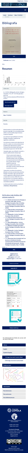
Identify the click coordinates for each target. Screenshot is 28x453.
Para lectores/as (7, 390)
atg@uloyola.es (14, 253)
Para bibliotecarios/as (8, 397)
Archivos (10, 15)
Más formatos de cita (10, 102)
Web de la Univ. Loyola (14, 448)
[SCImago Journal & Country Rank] (14, 360)
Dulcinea (6, 185)
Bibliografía (11, 214)
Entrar (26, 1)
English (5, 349)
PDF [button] (14, 56)
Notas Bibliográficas (13, 222)
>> (6, 247)
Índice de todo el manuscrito (15, 217)
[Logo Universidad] (14, 410)
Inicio (4, 15)
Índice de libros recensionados (15, 209)
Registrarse (20, 1)
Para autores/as (7, 394)
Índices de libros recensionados (16, 204)
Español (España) (7, 352)
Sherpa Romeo (13, 185)
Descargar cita (8, 105)
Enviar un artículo (14, 263)
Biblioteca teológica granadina (15, 225)
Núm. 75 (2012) (18, 15)
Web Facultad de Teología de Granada (14, 450)
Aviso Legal (14, 446)
